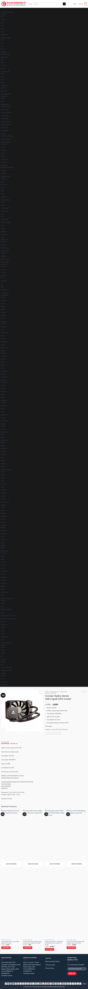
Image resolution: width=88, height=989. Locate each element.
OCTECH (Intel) (6, 106)
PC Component (6, 94)
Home (47, 691)
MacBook (4, 34)
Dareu (3, 568)
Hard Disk (4, 165)
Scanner (3, 659)
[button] (74, 3)
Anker (3, 507)
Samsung (4, 234)
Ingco (3, 548)
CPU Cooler (63, 691)
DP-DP (3, 621)
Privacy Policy (49, 968)
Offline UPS (5, 239)
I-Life (2, 31)
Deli (2, 434)
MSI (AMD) (4, 131)
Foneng (3, 533)
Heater (3, 424)
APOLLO (4, 242)
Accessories (5, 293)
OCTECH (4, 185)
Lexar (3, 225)
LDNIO (3, 451)
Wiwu (3, 542)
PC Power (4, 332)
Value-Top (4, 211)
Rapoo (3, 306)
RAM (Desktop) (6, 142)
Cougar (3, 565)
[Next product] (82, 691)
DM (2, 216)
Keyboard (4, 321)
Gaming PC (4, 85)
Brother (3, 647)
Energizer (4, 448)
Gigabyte (4, 150)
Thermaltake (5, 208)
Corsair (3, 153)
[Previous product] (85, 691)
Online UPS (5, 251)
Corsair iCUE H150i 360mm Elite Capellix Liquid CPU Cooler (75, 942)
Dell (2, 22)
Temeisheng (5, 502)
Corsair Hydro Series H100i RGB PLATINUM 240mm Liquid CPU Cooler (54, 943)
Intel (2, 101)
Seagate (3, 170)
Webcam (4, 400)
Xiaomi (3, 429)
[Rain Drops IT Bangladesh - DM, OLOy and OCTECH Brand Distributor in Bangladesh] (13, 3)
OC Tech (4, 144)
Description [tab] (5, 743)
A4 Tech (3, 553)
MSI (2, 191)
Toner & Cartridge (6, 667)
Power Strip (4, 432)
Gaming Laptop (6, 37)
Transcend (4, 159)
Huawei (3, 484)
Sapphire (4, 197)
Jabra (3, 487)
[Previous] (1, 882)
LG (2, 284)
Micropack (4, 342)
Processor (4, 96)
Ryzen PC (4, 91)
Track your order (50, 965)
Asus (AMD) (5, 115)
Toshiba (3, 173)
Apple (3, 510)
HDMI (3, 627)
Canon (3, 650)
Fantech (3, 312)
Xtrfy (2, 595)
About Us (48, 958)
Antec (3, 202)
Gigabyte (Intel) (6, 124)
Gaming (3, 315)
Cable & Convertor (7, 598)
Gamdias (4, 577)
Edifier (3, 309)
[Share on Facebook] (46, 733)
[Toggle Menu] (3, 9)
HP (2, 16)
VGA (2, 606)
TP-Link (3, 266)
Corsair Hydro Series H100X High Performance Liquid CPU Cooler (32, 942)
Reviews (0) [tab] (14, 743)
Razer (3, 589)
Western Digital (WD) (7, 167)
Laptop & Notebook (7, 12)
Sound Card (5, 637)
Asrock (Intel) (5, 109)
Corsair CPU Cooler (50, 693)
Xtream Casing (5, 139)
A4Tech (3, 297)
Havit (2, 318)
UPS (2, 237)
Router (3, 269)
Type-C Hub (5, 440)
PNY (2, 397)
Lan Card (4, 264)
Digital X (4, 245)
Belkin (3, 445)
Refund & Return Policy (52, 961)
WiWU (3, 466)
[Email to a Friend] (53, 733)
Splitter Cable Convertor (8, 615)
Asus (2, 28)
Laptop (3, 14)
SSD (2, 214)
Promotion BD (60, 986)
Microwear (4, 681)
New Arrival (4, 684)
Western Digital (6, 222)
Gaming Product (6, 670)
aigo (2, 182)
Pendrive (4, 380)
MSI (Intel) (4, 128)
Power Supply (5, 200)
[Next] (86, 882)
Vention (3, 522)
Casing (3, 134)
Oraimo (3, 496)
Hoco (3, 481)
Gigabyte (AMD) (6, 121)
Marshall (4, 493)
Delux (3, 335)
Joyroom (4, 490)
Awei (2, 472)
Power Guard (5, 248)
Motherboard (5, 104)
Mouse (3, 351)
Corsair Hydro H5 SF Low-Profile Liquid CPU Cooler (10, 942)
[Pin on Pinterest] (56, 733)
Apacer (3, 388)
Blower (3, 545)
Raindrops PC (5, 54)
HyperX (3, 580)
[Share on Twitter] (50, 733)
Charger (3, 525)
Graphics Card (5, 176)
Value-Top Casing (6, 136)
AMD (2, 98)
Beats (3, 475)
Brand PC (4, 57)
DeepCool (4, 571)
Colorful (3, 179)
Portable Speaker (6, 469)
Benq (3, 559)
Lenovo (3, 19)
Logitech (4, 300)
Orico (3, 457)
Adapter (3, 505)
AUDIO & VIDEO (6, 609)
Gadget (3, 673)
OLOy (3, 147)
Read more (6, 947)
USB (2, 603)
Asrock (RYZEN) (6, 112)
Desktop (3, 52)
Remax (3, 499)
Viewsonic (4, 290)
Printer (3, 645)
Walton (3, 426)
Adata (3, 156)
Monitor (3, 275)
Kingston (4, 391)
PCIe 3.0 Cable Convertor (9, 618)
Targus (3, 460)
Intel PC (3, 88)
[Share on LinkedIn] (59, 733)
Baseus (3, 442)
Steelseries (4, 592)
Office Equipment (6, 643)
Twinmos (4, 162)
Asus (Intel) (4, 118)
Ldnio (3, 437)
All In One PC (5, 71)
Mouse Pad (4, 551)
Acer (2, 25)
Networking (4, 262)
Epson (3, 653)
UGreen (3, 463)
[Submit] (64, 3)
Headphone (5, 295)
